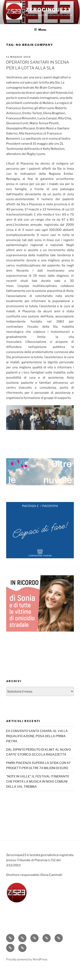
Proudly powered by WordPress (26, 959)
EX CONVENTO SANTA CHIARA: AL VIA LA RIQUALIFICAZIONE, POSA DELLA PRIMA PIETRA (37, 736)
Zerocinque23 (48, 10)
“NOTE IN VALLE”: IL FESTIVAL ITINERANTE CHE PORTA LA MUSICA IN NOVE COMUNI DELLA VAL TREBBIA (37, 782)
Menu (42, 29)
